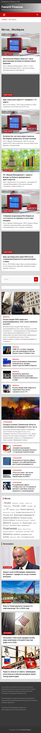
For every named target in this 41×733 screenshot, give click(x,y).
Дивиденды (15, 523)
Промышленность (8, 531)
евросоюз (13, 537)
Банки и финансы (27, 509)
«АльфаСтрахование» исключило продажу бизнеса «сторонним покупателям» (24, 450)
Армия (17, 509)
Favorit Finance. (12, 7)
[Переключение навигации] (4, 14)
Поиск (36, 279)
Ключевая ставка (15, 525)
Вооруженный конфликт (22, 520)
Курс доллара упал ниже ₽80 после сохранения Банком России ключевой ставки (19, 259)
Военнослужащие (9, 520)
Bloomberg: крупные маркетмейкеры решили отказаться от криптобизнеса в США (24, 377)
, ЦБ (34, 506)
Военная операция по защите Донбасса (19, 516)
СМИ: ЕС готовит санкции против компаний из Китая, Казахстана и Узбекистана (23, 351)
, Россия (16, 506)
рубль (18, 537)
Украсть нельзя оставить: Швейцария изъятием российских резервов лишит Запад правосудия (19, 674)
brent (4, 509)
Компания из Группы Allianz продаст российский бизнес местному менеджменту (24, 462)
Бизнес (13, 512)
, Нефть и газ (28, 503)
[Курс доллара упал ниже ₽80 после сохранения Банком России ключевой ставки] (20, 242)
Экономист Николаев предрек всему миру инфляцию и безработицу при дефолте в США (19, 640)
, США (23, 506)
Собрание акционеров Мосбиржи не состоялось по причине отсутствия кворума (18, 218)
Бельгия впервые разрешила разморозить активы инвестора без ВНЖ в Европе (24, 364)
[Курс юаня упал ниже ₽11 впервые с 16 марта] (20, 85)
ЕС (21, 523)
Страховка (27, 531)
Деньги (7, 522)
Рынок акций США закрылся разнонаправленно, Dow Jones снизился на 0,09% (20, 321)
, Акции (7, 503)
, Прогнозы (7, 506)
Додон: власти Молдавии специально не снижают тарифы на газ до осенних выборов (19, 574)
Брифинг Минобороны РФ (24, 512)
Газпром (32, 520)
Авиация (12, 509)
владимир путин (26, 534)
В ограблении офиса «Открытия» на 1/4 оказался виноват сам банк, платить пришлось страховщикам (24, 488)
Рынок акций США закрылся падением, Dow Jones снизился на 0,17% (24, 390)
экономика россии (27, 537)
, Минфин (21, 503)
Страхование (7, 422)
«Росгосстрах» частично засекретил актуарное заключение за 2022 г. (22, 474)
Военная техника (26, 518)
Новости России (26, 529)
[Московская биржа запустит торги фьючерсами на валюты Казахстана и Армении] (20, 44)
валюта (17, 534)
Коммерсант (26, 525)
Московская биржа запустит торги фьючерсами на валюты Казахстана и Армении (19, 61)
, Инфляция (15, 503)
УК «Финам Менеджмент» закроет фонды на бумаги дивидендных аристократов (18, 177)
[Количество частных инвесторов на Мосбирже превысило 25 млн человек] (20, 122)
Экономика (8, 544)
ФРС (32, 531)
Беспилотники (6, 512)
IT (7, 509)
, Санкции (29, 506)
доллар (6, 537)
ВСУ (11, 515)
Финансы (6, 317)
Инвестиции (8, 54)
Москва (20, 529)
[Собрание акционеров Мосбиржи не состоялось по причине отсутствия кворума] (20, 201)
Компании (10, 528)
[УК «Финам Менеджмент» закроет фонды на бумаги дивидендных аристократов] (20, 160)
